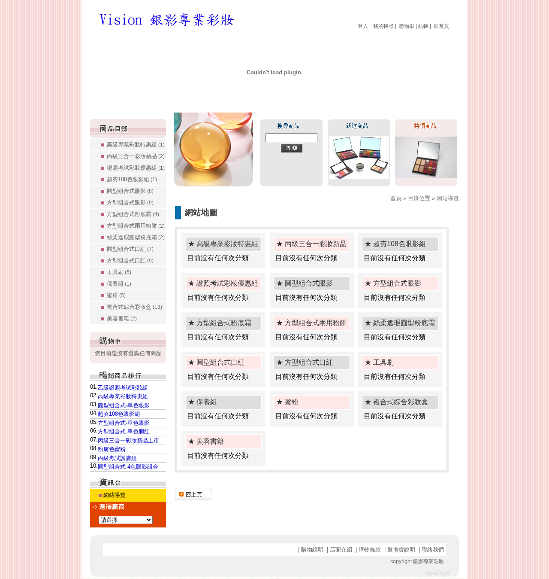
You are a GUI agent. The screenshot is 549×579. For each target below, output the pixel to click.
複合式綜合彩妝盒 (134, 307)
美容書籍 (122, 318)
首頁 (395, 198)
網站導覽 (114, 495)
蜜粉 (116, 295)
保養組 (119, 283)
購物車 (406, 26)
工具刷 (119, 272)
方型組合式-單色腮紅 (124, 431)
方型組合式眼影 (130, 202)
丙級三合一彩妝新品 (136, 156)
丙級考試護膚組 (117, 458)
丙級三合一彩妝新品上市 (128, 440)
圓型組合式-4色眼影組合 (128, 466)
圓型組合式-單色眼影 (124, 405)
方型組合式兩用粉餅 (136, 225)
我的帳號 (383, 26)
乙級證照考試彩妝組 (123, 387)
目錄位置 (419, 198)
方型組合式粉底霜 (133, 214)
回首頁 (441, 26)
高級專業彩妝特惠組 (136, 144)
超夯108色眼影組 (132, 179)
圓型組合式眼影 (130, 191)
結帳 (423, 26)
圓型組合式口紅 (130, 249)
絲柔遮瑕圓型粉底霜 (136, 237)
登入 (363, 26)
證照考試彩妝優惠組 (136, 168)
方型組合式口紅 (130, 260)
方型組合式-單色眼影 (124, 423)
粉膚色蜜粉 (112, 449)
